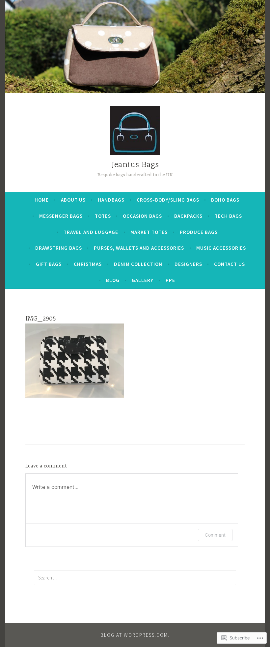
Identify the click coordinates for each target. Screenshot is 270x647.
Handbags (111, 200)
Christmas (88, 264)
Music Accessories (221, 248)
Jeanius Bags (135, 165)
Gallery (142, 280)
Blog (113, 280)
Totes (103, 216)
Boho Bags (225, 200)
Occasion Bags (142, 216)
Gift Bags (49, 264)
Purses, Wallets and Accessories (139, 248)
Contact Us (229, 264)
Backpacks (188, 216)
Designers (188, 264)
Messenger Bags (61, 216)
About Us (73, 200)
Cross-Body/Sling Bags (168, 200)
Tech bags (228, 216)
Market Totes (149, 232)
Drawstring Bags (58, 248)
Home (42, 200)
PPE (170, 280)
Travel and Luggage (91, 232)
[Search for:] (135, 577)
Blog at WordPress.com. (135, 635)
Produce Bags (199, 232)
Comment (215, 535)
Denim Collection (138, 264)
